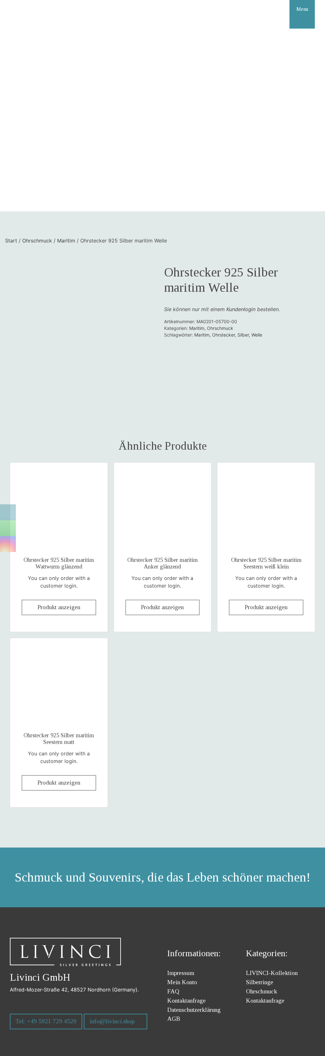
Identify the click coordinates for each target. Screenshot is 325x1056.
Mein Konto (182, 982)
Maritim (66, 240)
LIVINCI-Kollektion (272, 973)
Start (11, 240)
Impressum (180, 973)
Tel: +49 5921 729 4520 (46, 1021)
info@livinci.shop (112, 1021)
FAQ (173, 991)
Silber (243, 334)
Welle (256, 334)
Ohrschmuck (37, 240)
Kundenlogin (240, 309)
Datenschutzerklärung (194, 1009)
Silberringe (259, 982)
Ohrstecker (223, 334)
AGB (173, 1018)
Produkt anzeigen (58, 607)
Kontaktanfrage (186, 1000)
